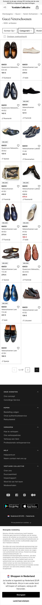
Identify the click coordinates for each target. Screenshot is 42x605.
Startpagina (7, 13)
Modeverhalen (10, 485)
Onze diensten (11, 392)
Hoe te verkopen (11, 431)
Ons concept (9, 396)
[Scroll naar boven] (37, 370)
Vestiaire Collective (14, 466)
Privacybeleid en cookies (20, 522)
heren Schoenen (30, 13)
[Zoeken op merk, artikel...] (4, 7)
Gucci (18, 13)
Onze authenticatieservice (15, 415)
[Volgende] (27, 370)
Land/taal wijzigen (21, 600)
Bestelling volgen (11, 412)
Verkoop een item (11, 439)
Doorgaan (21, 594)
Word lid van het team (13, 481)
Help (6, 450)
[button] (37, 7)
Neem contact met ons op (15, 458)
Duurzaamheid (10, 474)
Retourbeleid (9, 419)
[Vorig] (14, 370)
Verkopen (8, 427)
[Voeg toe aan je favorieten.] (18, 64)
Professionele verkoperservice (17, 442)
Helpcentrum (9, 454)
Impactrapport (10, 478)
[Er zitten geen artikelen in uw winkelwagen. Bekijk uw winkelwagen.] (37, 7)
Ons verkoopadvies (12, 435)
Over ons (8, 470)
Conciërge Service (12, 399)
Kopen (7, 408)
